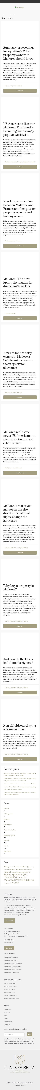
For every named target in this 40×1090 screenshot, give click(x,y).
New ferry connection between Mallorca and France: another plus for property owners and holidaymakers (19, 209)
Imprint (6, 1018)
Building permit (8, 814)
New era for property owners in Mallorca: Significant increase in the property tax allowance (18, 360)
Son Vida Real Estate (9, 983)
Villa (15, 883)
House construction (10, 830)
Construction (8, 824)
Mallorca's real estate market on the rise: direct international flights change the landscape (17, 513)
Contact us (9, 948)
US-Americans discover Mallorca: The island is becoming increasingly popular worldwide (19, 129)
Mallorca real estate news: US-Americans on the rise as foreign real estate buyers (19, 437)
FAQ (5, 1015)
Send (29, 1034)
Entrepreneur (8, 883)
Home (4, 15)
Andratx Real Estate (9, 989)
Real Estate (32, 162)
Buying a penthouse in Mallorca (12, 966)
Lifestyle (19, 162)
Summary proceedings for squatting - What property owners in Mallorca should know (18, 53)
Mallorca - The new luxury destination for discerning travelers (18, 282)
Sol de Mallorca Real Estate (11, 998)
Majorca (19, 86)
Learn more (9, 920)
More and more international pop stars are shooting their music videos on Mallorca (20, 788)
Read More (20, 91)
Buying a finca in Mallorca (11, 960)
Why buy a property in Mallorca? (18, 587)
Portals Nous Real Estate (10, 995)
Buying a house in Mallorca (11, 972)
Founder (14, 872)
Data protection (8, 1021)
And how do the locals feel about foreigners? (18, 661)
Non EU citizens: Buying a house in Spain (19, 727)
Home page (7, 1012)
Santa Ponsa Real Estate (10, 986)
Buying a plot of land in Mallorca (13, 969)
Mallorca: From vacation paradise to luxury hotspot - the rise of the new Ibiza (20, 793)
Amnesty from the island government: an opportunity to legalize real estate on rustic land (20, 780)
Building (6, 808)
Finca (7, 872)
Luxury (22, 877)
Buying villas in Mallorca (11, 957)
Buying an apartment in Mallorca (16, 867)
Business (6, 819)
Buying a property (10, 86)
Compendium (7, 1009)
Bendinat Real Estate (9, 992)
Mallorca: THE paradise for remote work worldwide (19, 784)
